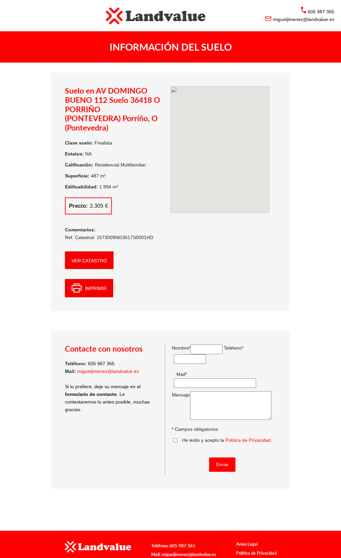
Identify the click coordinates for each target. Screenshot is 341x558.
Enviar (222, 464)
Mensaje (179, 395)
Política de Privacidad (248, 440)
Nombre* (179, 348)
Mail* (181, 374)
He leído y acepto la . (227, 440)
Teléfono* (231, 348)
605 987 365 (182, 545)
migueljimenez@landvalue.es (108, 371)
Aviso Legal (247, 544)
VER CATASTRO (89, 260)
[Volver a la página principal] (170, 15)
